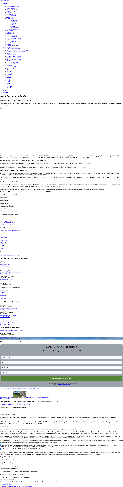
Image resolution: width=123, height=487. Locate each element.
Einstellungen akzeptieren (7, 404)
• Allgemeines (3, 237)
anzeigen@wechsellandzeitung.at (9, 315)
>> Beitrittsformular (5, 293)
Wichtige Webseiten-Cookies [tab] (7, 426)
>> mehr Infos (4, 290)
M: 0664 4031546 (5, 266)
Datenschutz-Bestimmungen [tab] (7, 479)
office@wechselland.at (6, 279)
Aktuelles (2, 330)
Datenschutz (3, 298)
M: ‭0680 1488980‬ (5, 280)
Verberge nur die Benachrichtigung (23, 486)
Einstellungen (26, 404)
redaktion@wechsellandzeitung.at (9, 308)
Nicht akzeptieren (18, 404)
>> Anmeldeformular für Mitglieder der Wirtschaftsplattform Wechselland (19, 388)
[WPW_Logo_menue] (4, 0)
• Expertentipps (4, 240)
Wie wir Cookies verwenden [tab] (7, 414)
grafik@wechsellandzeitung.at (8, 322)
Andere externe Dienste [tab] (6, 449)
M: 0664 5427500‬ (5, 309)
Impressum (3, 295)
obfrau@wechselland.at (6, 264)
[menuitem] (63, 3)
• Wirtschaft (3, 248)
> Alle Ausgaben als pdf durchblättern (10, 230)
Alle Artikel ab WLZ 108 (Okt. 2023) (10, 255)
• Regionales (3, 243)
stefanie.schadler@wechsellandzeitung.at (11, 272)
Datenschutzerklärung (63, 384)
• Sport (2, 245)
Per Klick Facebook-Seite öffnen (8, 337)
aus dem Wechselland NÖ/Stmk (14, 330)
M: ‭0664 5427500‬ (5, 273)
